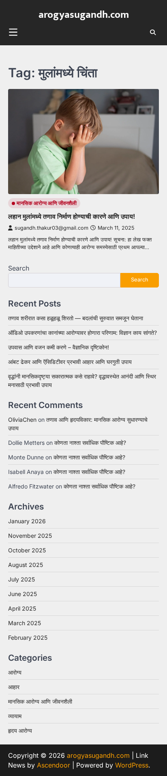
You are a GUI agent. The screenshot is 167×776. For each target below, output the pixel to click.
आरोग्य (14, 672)
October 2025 (27, 550)
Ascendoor (53, 765)
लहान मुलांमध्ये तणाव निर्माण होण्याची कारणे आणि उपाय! (71, 216)
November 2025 (30, 535)
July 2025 (21, 579)
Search (18, 268)
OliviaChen (22, 419)
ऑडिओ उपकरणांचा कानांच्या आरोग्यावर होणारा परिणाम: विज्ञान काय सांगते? (82, 332)
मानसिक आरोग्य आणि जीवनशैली (47, 203)
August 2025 (25, 564)
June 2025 (22, 593)
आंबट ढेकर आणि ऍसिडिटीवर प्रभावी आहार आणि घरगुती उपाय (70, 361)
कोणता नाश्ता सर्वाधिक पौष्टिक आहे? (90, 442)
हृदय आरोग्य (20, 730)
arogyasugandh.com (84, 14)
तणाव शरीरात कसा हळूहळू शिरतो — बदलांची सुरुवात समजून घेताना (75, 318)
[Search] (153, 32)
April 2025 (22, 608)
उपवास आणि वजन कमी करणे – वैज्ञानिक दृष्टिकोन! (58, 347)
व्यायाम (14, 716)
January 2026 (27, 521)
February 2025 (27, 637)
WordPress (131, 765)
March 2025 (24, 623)
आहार (13, 686)
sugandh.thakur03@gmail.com (51, 228)
